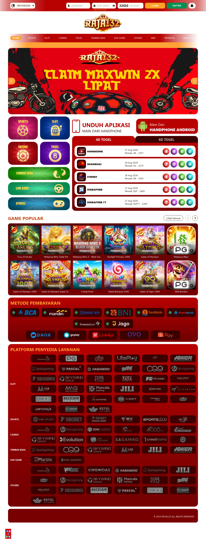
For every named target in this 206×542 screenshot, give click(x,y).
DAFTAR (177, 5)
